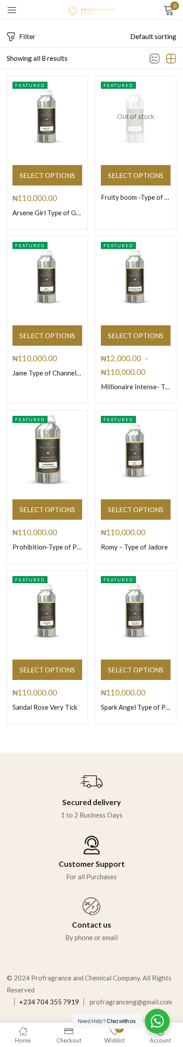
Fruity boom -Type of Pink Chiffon (136, 197)
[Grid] (171, 59)
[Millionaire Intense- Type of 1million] (136, 277)
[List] (154, 59)
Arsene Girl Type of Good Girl (47, 213)
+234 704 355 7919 (49, 1002)
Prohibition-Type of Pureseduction (47, 547)
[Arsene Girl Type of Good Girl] (47, 116)
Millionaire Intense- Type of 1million (136, 387)
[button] (153, 36)
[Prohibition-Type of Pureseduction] (47, 451)
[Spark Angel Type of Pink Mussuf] (136, 611)
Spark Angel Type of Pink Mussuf (136, 707)
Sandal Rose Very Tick (44, 707)
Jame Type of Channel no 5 (47, 373)
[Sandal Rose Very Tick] (47, 611)
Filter (27, 36)
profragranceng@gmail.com (131, 1002)
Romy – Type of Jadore (134, 547)
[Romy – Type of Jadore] (136, 451)
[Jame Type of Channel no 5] (47, 277)
